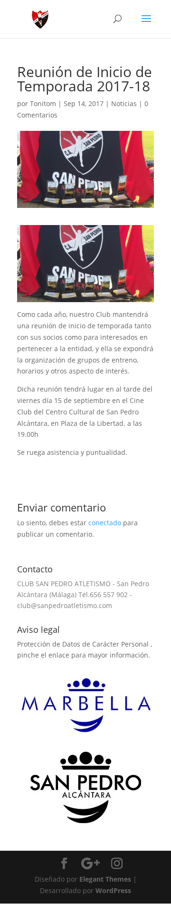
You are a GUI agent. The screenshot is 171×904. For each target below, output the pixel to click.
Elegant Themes (105, 879)
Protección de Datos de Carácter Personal (84, 644)
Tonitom (43, 103)
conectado (104, 522)
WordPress (113, 890)
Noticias (124, 103)
